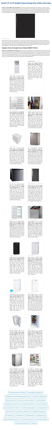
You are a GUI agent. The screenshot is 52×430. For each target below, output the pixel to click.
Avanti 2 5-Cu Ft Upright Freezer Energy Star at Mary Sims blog (26, 3)
